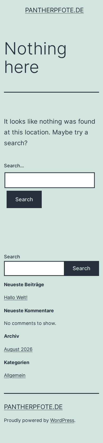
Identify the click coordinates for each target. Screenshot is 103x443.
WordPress (62, 420)
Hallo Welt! (15, 297)
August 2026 (18, 349)
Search (12, 256)
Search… (14, 165)
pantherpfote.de (54, 10)
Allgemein (15, 375)
